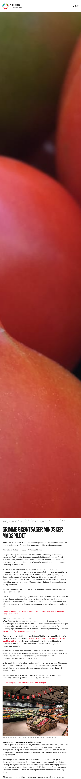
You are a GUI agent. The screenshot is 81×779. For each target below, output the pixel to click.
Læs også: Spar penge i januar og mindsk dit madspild (24, 682)
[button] (75, 5)
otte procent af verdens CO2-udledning (19, 631)
